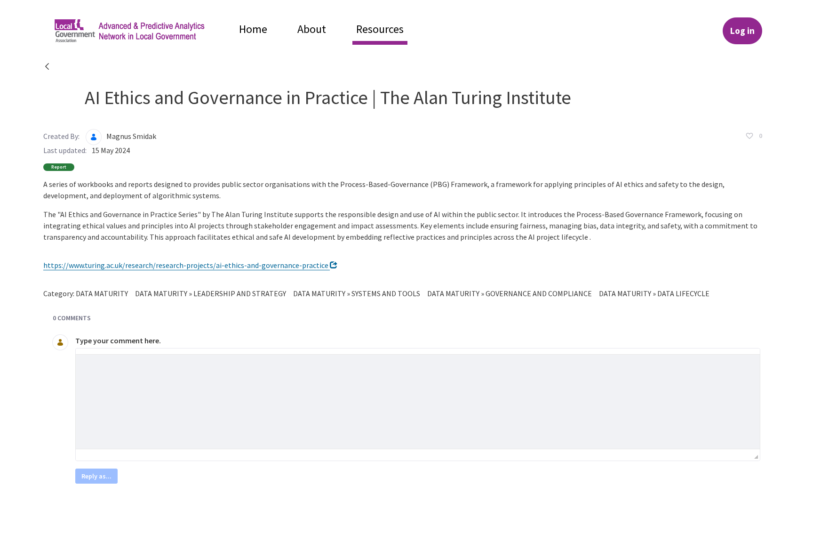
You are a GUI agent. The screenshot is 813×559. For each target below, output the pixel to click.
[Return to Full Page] (47, 67)
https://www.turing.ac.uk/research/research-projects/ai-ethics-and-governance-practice (186, 265)
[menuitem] (253, 29)
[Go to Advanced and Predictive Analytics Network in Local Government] (137, 31)
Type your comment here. (118, 340)
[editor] (418, 402)
